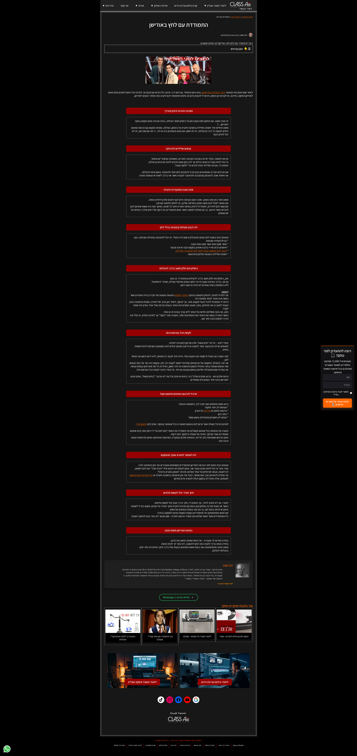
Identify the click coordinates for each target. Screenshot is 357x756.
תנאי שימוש (198, 745)
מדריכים (173, 745)
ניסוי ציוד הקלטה (119, 745)
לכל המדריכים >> (225, 584)
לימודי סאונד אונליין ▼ (215, 5)
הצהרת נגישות (210, 745)
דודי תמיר (243, 35)
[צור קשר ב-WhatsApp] (7, 749)
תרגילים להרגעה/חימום (141, 475)
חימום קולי (141, 424)
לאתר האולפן (181, 295)
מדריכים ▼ (108, 5)
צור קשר (124, 5)
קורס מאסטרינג (150, 745)
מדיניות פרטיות (185, 745)
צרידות (207, 410)
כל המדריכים (236, 17)
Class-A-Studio (238, 745)
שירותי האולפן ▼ (159, 5)
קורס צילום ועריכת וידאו (185, 5)
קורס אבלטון (163, 745)
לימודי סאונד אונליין (135, 745)
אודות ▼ (139, 5)
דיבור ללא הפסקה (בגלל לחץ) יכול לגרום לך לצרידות (201, 250)
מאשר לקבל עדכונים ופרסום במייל (336, 393)
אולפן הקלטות (248, 17)
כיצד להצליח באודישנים (213, 92)
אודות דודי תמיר (223, 745)
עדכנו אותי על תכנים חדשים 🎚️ (337, 403)
